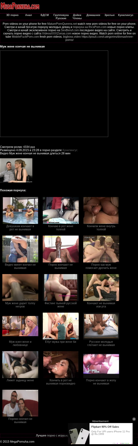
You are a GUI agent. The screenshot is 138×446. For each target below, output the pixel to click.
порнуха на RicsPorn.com (90, 27)
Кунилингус (70, 150)
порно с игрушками (60, 435)
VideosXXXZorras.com (56, 33)
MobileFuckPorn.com (25, 36)
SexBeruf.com (70, 30)
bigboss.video (72, 36)
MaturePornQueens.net (62, 23)
